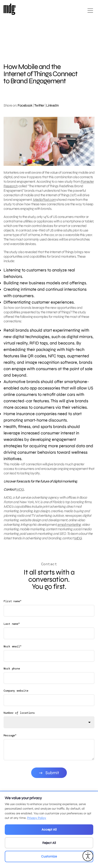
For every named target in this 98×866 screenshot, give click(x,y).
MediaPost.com (44, 199)
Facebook (25, 105)
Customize (49, 856)
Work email (12, 646)
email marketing (69, 524)
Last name (12, 624)
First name (12, 601)
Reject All (49, 843)
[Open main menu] (90, 12)
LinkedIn (52, 105)
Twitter (39, 105)
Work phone (12, 668)
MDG (20, 489)
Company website (16, 691)
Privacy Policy (36, 818)
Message (10, 735)
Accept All (49, 829)
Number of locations (19, 713)
